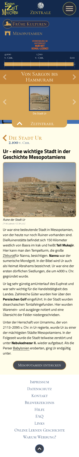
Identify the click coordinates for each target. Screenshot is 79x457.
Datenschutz (39, 388)
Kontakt (39, 395)
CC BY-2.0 (20, 223)
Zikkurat (9, 256)
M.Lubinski (10, 223)
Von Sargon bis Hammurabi (39, 77)
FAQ (39, 416)
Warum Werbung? (39, 437)
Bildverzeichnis (39, 402)
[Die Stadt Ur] (39, 100)
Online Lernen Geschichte (39, 430)
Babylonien (21, 348)
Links (39, 423)
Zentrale (40, 12)
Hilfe (39, 409)
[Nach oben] (39, 448)
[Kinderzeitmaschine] (10, 9)
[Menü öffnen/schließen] (69, 8)
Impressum (39, 381)
